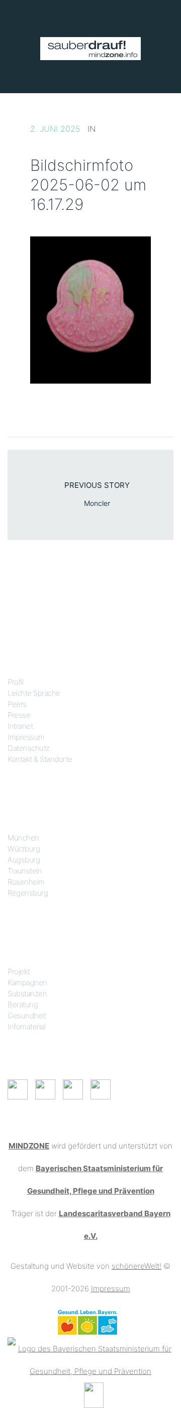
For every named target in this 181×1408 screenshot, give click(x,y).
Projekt (19, 971)
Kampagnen (27, 982)
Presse (19, 715)
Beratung (23, 1004)
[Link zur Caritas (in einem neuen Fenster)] (94, 1394)
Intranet (20, 726)
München (23, 837)
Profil (15, 682)
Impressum (26, 737)
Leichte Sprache (34, 693)
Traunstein (25, 871)
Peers (17, 704)
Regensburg (28, 893)
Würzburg (24, 849)
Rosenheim (26, 882)
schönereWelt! (136, 1266)
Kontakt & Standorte (40, 759)
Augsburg (24, 860)
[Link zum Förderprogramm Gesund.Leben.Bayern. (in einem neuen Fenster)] (87, 1321)
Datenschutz (29, 748)
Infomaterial (26, 1026)
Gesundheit (27, 1015)
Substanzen (27, 993)
